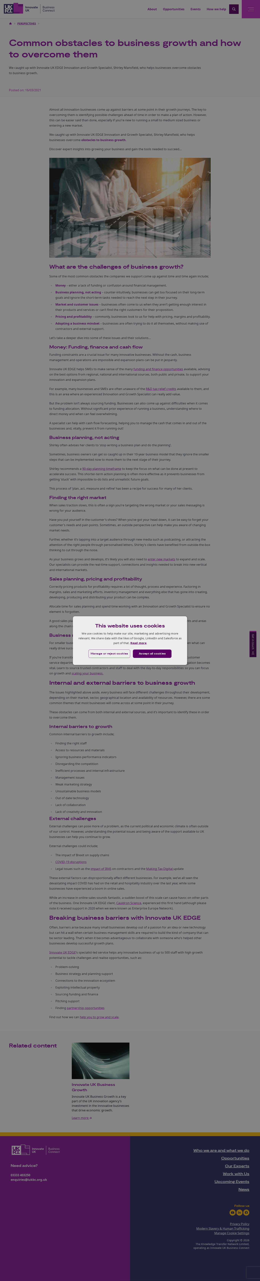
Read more (138, 643)
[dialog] (130, 640)
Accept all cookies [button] (152, 653)
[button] (109, 653)
